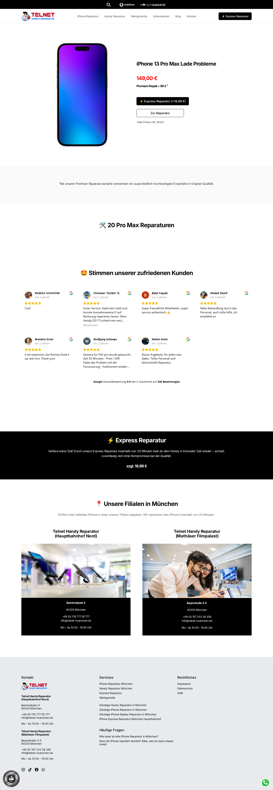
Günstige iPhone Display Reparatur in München (127, 714)
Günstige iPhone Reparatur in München (123, 709)
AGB (180, 693)
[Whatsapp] (43, 769)
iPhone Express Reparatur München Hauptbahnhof (130, 719)
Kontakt (191, 16)
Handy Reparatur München (115, 688)
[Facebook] (36, 769)
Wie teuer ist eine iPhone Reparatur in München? (128, 736)
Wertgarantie (139, 16)
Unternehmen (161, 16)
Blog (178, 16)
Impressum (184, 683)
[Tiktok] (30, 769)
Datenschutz (185, 688)
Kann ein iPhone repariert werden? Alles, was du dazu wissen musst (136, 742)
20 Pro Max (123, 225)
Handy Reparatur (114, 16)
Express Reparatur (110, 693)
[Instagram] (23, 769)
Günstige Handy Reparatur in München (123, 705)
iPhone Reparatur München (115, 683)
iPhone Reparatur (87, 16)
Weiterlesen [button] (90, 325)
